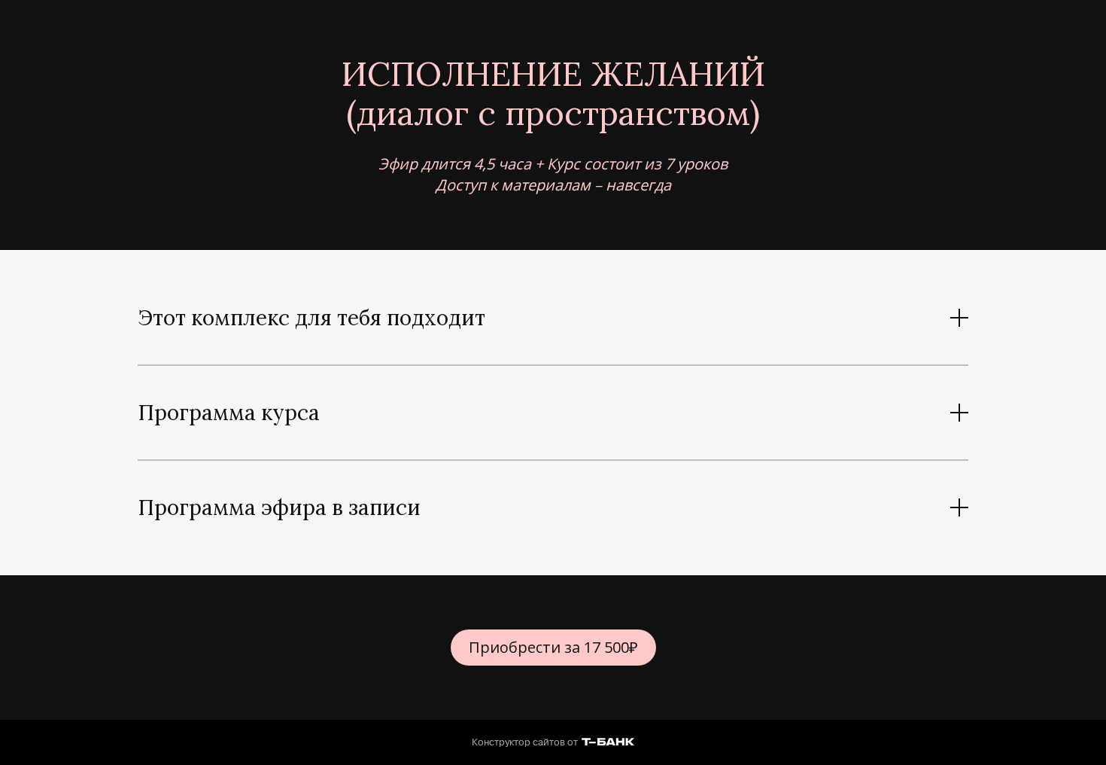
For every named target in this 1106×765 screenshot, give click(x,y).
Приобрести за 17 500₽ (553, 647)
